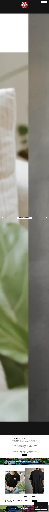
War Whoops (24, 454)
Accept (41, 509)
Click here (33, 461)
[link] (24, 1)
